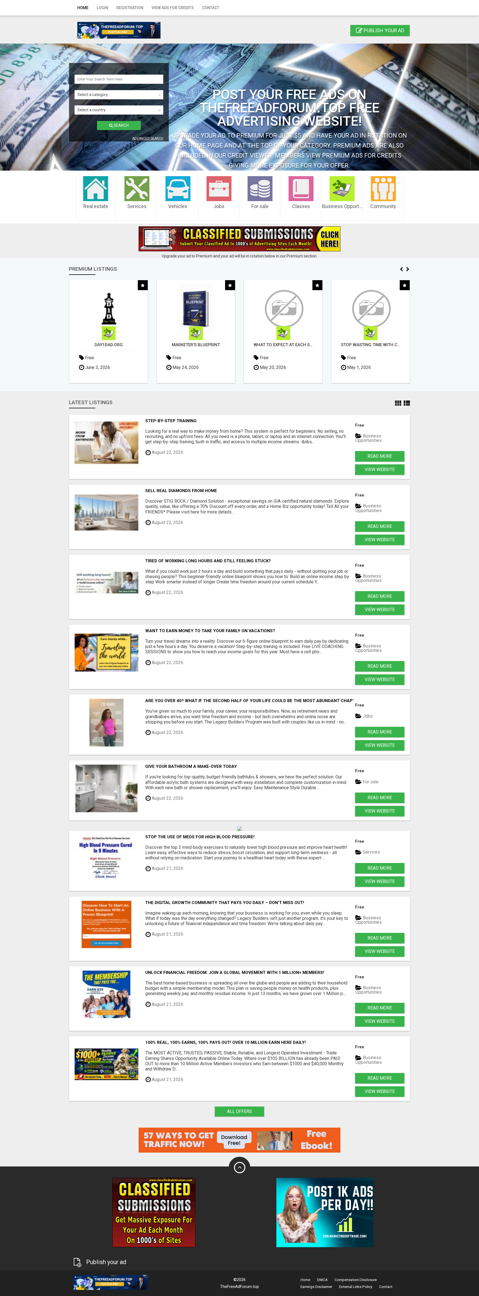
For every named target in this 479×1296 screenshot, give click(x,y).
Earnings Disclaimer (316, 1287)
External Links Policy (355, 1287)
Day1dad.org (109, 345)
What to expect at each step (283, 345)
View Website (380, 469)
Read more (380, 456)
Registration (129, 8)
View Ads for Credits (173, 8)
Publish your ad (383, 30)
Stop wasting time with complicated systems (370, 345)
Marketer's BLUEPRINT (196, 345)
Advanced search (147, 138)
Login (102, 8)
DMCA (322, 1280)
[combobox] (119, 94)
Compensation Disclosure (356, 1280)
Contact (210, 8)
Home (82, 8)
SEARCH (121, 125)
